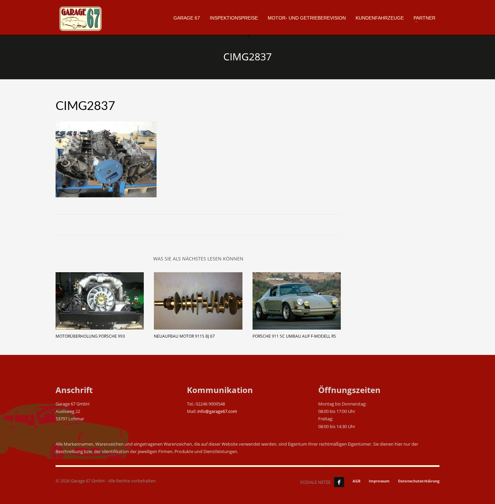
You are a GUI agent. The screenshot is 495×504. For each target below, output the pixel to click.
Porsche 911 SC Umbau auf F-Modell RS (294, 336)
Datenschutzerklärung (418, 480)
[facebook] (339, 482)
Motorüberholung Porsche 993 (90, 336)
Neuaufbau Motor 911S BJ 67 (184, 336)
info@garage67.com (217, 411)
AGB (356, 480)
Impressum (379, 480)
